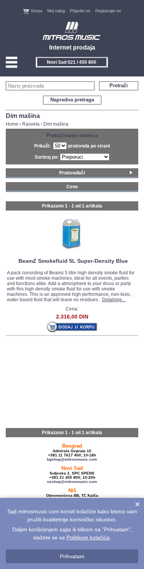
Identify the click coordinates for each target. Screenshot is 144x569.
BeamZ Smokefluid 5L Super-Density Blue (73, 261)
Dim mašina (55, 124)
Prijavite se (80, 10)
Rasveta (31, 124)
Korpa (36, 10)
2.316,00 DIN (72, 317)
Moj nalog (56, 10)
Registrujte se (108, 10)
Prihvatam (72, 556)
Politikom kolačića (87, 537)
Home (12, 124)
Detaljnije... (114, 299)
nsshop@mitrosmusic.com (72, 481)
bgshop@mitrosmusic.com (72, 459)
